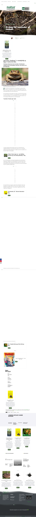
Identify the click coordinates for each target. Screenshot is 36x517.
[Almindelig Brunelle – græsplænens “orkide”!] (29, 463)
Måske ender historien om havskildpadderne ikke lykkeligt (15, 423)
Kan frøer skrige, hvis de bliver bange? (24, 466)
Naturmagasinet (26, 409)
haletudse (9, 412)
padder (12, 412)
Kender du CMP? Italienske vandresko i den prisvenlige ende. (11, 465)
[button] (34, 3)
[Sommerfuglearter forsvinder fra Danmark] (6, 385)
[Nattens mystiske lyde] (6, 381)
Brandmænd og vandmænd (9, 379)
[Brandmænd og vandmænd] (6, 378)
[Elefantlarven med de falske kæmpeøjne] (25, 420)
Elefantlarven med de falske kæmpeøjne (25, 423)
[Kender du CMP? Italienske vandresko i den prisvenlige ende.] (11, 462)
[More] (21, 36)
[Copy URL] (20, 36)
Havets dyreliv (9, 377)
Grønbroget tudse (20, 422)
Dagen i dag (29, 501)
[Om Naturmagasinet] (16, 500)
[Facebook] (13, 36)
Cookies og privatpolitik (11, 494)
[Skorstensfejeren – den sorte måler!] (10, 420)
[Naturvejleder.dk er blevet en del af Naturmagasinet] (16, 497)
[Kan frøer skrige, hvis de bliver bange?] (25, 463)
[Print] (18, 36)
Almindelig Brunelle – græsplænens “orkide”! (28, 466)
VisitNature (23, 516)
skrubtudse (14, 412)
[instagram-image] (2, 513)
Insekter (9, 384)
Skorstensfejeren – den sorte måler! (10, 423)
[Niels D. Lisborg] (12, 38)
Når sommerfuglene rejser (10, 374)
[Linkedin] (15, 36)
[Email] (17, 36)
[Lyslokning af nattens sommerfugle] (18, 460)
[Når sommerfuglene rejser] (6, 373)
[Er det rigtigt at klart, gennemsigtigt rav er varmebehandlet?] (27, 456)
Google (17, 410)
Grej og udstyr (6, 463)
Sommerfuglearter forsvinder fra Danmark (10, 386)
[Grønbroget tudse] (20, 420)
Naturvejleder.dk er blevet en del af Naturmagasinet (12, 497)
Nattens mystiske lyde (9, 382)
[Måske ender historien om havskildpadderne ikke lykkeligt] (15, 420)
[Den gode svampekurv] (7, 462)
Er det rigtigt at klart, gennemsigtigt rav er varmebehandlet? (26, 460)
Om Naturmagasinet (12, 499)
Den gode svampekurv (6, 464)
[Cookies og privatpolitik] (16, 495)
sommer (18, 412)
